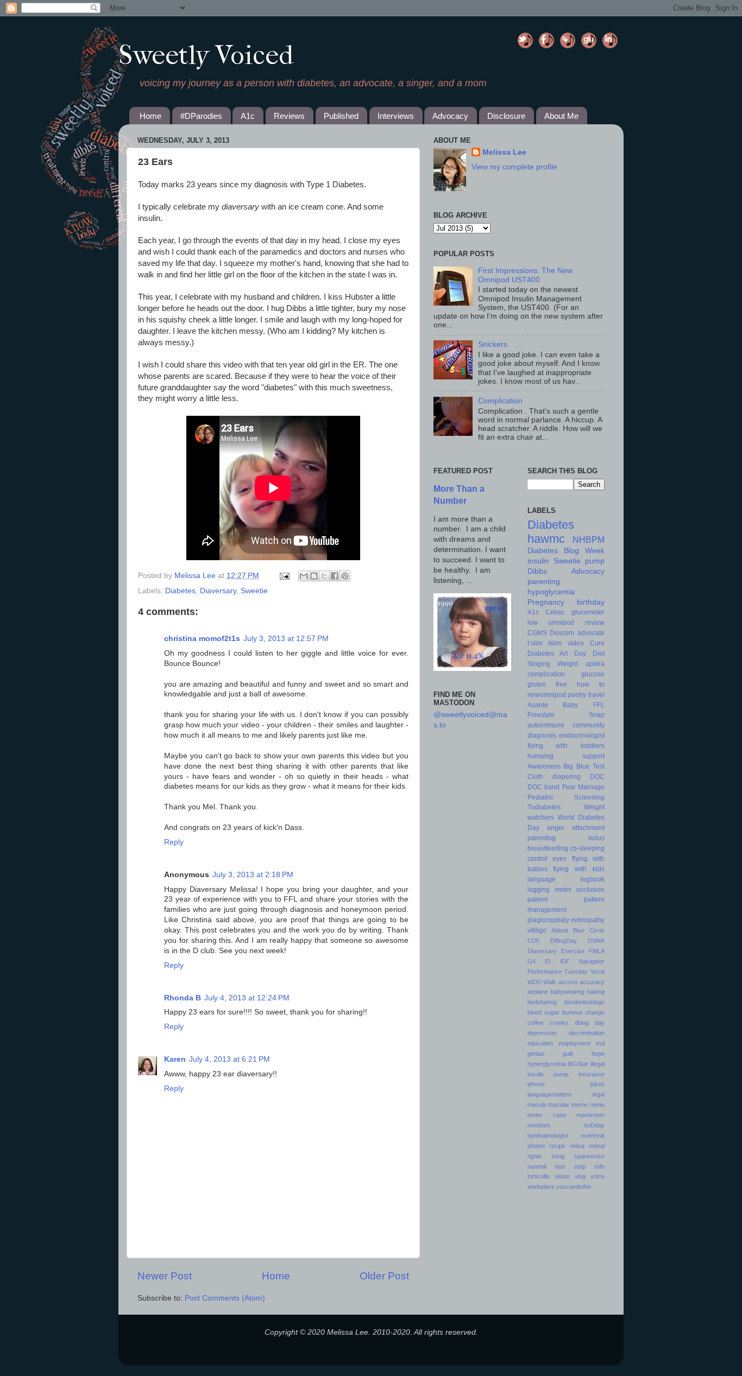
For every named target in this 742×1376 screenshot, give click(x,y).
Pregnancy (545, 602)
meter (563, 889)
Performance (544, 971)
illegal (597, 1064)
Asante (537, 705)
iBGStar (578, 1064)
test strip (570, 1166)
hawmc (546, 539)
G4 (531, 961)
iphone (536, 1084)
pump (595, 561)
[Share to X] (324, 575)
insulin (538, 561)
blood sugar (543, 1012)
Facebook (548, 41)
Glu (590, 41)
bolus (596, 838)
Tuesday (576, 971)
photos (536, 1146)
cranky (559, 1022)
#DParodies (201, 116)
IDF (565, 961)
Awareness (544, 766)
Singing (538, 664)
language (541, 879)
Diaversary (218, 591)
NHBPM (589, 539)
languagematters (549, 1094)
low (532, 622)
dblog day (590, 1022)
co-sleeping (587, 848)
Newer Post (164, 1276)
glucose (593, 674)
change (595, 1012)
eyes (559, 859)
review (595, 622)
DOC (597, 777)
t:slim (535, 643)
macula (536, 1104)
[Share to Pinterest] (344, 575)
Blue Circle (589, 930)
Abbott (559, 930)
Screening (589, 797)
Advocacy (450, 116)
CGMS (537, 633)
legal (599, 1094)
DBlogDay (563, 940)
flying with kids (579, 869)
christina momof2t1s (202, 639)
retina (577, 1146)
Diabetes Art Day (557, 653)
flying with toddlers (566, 746)
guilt (568, 1053)
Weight (567, 664)
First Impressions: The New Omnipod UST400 (525, 275)
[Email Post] (284, 576)
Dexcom (562, 633)
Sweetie (254, 591)
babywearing (567, 991)
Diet (599, 653)
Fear (569, 787)
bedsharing (542, 1002)
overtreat (593, 1135)
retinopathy (588, 920)
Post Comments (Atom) (225, 1298)
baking (596, 991)
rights (534, 1156)
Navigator (592, 961)
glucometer (588, 612)
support (593, 756)
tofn (600, 1166)
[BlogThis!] (314, 575)
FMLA (597, 951)
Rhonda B (182, 998)
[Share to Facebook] (334, 575)
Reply (174, 842)
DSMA (596, 940)
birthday (591, 602)
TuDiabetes (569, 41)
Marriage (591, 787)
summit (536, 1166)
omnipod (561, 622)
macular (558, 1104)
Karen (175, 1059)
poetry (577, 695)
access (568, 982)
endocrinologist (582, 735)
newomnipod (546, 695)
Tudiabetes (544, 807)
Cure (597, 643)
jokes (597, 1084)
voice (597, 1176)
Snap (597, 715)
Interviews (396, 116)
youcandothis (574, 1186)
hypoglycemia (551, 592)
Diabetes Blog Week (566, 551)
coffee (535, 1022)
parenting (543, 582)
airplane (537, 991)
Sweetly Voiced (205, 55)
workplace (541, 1186)
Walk (549, 982)
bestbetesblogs (584, 1002)
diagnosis (541, 735)
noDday (594, 1125)
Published (341, 116)
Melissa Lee (196, 576)
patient (537, 899)
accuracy (592, 982)
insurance (591, 1074)
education (540, 1043)
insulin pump (548, 1074)
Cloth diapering (554, 777)
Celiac (554, 612)
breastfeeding (547, 848)
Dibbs (537, 571)
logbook (593, 879)
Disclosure (506, 116)
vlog (580, 1176)
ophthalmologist (547, 1135)
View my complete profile (514, 167)
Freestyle (541, 715)
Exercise (572, 951)
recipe (557, 1146)
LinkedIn (611, 41)
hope (598, 1053)
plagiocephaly (548, 920)
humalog (540, 756)
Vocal (597, 971)
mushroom (590, 1115)
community (589, 725)
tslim (555, 643)
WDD (534, 982)
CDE (533, 940)
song (557, 1156)
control (537, 859)
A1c (248, 116)
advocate (591, 633)
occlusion (590, 889)
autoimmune (545, 725)
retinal (597, 1146)
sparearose (589, 1156)
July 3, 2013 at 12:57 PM (286, 639)
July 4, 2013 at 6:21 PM (229, 1059)
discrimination (587, 1033)
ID (548, 961)
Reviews (289, 116)
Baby (570, 705)
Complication (500, 401)
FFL (599, 705)
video (576, 643)
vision (562, 1176)
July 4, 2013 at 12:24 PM (247, 998)
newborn (538, 1125)
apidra (595, 664)
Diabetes (180, 591)
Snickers (492, 344)
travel (596, 695)
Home (150, 116)
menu (597, 1104)
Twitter (527, 41)
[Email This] (303, 575)
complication (546, 674)
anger (555, 828)
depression (542, 1033)
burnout (572, 1012)
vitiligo (536, 930)
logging (538, 889)
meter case (546, 1115)
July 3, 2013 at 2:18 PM (252, 875)
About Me (561, 116)
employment (574, 1043)
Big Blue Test (584, 766)
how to (591, 684)
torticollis (538, 1176)
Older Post (384, 1276)
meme (579, 1104)
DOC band (543, 787)
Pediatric (540, 797)
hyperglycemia (546, 1064)
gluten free (547, 684)
